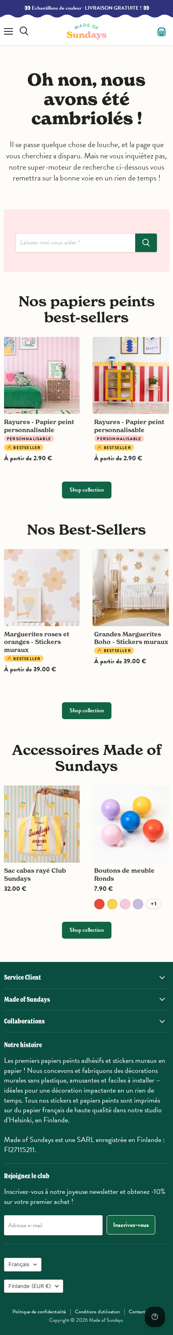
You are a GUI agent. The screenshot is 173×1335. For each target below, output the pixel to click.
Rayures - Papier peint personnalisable (39, 426)
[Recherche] (146, 243)
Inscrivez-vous (131, 1225)
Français (18, 1264)
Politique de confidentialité (39, 1312)
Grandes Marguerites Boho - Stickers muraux (131, 638)
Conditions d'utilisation (97, 1312)
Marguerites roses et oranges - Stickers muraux (36, 642)
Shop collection (87, 490)
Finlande (29, 1286)
